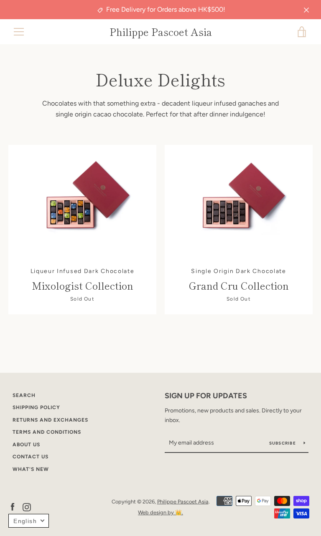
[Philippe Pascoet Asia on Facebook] (12, 507)
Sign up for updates (206, 395)
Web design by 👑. (160, 512)
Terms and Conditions (47, 432)
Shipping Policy (36, 407)
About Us (26, 445)
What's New (31, 469)
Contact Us (30, 457)
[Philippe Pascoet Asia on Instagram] (27, 507)
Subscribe (283, 443)
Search (24, 395)
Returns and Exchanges (50, 420)
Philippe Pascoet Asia (161, 32)
